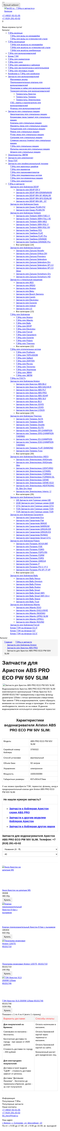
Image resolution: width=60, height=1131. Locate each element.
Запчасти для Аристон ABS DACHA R (33, 387)
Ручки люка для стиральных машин (27, 134)
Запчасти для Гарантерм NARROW (33, 526)
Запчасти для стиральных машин (24, 111)
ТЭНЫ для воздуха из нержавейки (26, 44)
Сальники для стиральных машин (26, 137)
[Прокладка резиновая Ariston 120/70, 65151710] (30, 950)
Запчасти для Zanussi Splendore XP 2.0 (34, 265)
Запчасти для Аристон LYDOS (30, 410)
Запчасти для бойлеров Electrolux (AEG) (29, 456)
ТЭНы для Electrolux (25, 329)
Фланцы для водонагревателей (25, 108)
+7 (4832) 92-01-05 (11, 15)
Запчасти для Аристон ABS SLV (31, 398)
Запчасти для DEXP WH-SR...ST (31, 201)
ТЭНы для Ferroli (24, 332)
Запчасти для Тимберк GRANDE (31, 239)
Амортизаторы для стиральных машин (28, 114)
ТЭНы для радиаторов (19, 59)
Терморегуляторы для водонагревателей (30, 91)
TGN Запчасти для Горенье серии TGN (34, 509)
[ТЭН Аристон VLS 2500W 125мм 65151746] (30, 987)
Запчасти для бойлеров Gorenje (25, 497)
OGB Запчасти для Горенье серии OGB (35, 503)
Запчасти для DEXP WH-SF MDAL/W (33, 195)
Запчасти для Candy (25, 297)
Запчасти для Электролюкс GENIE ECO (35, 483)
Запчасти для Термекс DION (29, 422)
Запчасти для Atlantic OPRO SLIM (32, 616)
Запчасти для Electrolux (27, 300)
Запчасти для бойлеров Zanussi (25, 247)
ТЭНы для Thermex (25, 343)
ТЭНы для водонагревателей (22, 53)
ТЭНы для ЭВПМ (24, 375)
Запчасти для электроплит (20, 158)
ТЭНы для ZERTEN (25, 361)
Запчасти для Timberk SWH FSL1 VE (33, 218)
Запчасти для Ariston (26, 288)
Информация (8, 1098)
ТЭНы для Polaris (24, 340)
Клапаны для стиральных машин (26, 123)
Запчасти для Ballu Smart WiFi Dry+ (33, 596)
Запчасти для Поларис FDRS (30, 558)
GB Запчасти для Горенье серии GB (33, 500)
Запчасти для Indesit (26, 306)
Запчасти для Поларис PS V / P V (32, 567)
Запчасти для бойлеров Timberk (25, 213)
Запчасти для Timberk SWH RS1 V (32, 224)
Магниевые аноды (19, 79)
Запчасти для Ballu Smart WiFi (30, 593)
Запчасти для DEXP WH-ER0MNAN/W (34, 192)
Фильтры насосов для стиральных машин (30, 149)
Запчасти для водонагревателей (23, 76)
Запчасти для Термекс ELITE (30, 427)
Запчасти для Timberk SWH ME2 (31, 221)
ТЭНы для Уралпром (26, 369)
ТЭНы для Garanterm (26, 335)
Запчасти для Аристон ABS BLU (31, 384)
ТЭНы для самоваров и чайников (24, 65)
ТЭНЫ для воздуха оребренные (25, 50)
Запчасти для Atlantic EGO (28, 607)
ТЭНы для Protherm (25, 352)
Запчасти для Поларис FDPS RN (31, 552)
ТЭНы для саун (15, 62)
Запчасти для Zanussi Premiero (31, 256)
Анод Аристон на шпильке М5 (16, 890)
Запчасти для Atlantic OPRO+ (30, 619)
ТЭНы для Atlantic (24, 320)
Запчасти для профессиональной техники (28, 163)
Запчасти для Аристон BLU (29, 401)
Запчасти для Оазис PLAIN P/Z (30, 207)
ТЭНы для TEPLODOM (27, 355)
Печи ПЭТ (13, 160)
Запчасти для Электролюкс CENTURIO (34, 468)
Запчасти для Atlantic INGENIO (30, 613)
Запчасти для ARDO (25, 285)
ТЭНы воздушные (16, 41)
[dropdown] (3, 2)
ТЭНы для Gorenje (25, 337)
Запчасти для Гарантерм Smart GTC (33, 538)
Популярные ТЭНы (11, 1101)
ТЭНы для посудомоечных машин (26, 178)
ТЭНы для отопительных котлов (25, 349)
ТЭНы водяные (15, 33)
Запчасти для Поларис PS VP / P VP (33, 570)
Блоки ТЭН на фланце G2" (23, 630)
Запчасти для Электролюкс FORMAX (33, 474)
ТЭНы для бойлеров (20, 314)
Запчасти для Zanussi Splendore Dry (33, 262)
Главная (8, 642)
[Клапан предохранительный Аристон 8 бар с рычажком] (30, 914)
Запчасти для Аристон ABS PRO (31, 393)
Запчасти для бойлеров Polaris (25, 541)
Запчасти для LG (24, 308)
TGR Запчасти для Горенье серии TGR (34, 512)
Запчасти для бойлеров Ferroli (24, 625)
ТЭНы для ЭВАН (24, 372)
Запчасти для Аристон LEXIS (30, 407)
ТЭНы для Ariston (24, 317)
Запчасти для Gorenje (26, 303)
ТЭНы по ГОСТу (18, 378)
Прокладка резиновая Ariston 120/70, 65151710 (24, 964)
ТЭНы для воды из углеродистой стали (28, 39)
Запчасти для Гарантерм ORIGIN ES (33, 532)
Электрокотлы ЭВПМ (18, 155)
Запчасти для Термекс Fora (29, 451)
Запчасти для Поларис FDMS (30, 549)
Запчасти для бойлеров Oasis (24, 204)
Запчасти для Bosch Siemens (30, 294)
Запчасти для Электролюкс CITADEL (33, 471)
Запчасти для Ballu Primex (28, 584)
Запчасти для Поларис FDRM (30, 555)
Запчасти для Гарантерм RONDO (32, 535)
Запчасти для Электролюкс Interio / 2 (33, 491)
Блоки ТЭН (13, 56)
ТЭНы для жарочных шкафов (24, 166)
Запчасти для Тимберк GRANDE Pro (33, 242)
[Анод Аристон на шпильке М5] (30, 877)
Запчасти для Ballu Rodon (28, 587)
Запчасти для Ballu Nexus (28, 578)
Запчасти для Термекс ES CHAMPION (34, 439)
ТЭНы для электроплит (21, 181)
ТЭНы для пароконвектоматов (24, 172)
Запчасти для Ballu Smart (28, 590)
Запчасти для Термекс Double (30, 424)
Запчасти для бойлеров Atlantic (25, 604)
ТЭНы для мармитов (20, 169)
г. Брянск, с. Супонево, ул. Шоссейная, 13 (22, 1123)
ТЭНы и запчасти (16, 184)
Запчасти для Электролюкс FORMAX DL (35, 477)
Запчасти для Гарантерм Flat (30, 520)
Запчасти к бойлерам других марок (32, 826)
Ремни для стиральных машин (24, 131)
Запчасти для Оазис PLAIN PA (30, 210)
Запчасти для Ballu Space (28, 599)
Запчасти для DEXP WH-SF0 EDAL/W (34, 198)
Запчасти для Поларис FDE (29, 546)
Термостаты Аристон (26, 94)
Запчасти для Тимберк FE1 (29, 230)
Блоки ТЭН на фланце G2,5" (24, 633)
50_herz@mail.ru (10, 1115)
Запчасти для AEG (25, 282)
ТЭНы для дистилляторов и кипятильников (28, 68)
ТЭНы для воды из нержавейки (25, 36)
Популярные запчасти (12, 1104)
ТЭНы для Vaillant (24, 358)
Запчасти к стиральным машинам (26, 279)
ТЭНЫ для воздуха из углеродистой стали (30, 47)
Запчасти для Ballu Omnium (29, 581)
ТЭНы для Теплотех (25, 366)
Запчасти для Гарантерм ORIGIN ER (33, 529)
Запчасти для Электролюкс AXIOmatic (34, 459)
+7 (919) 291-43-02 (11, 18)
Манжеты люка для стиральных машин (28, 126)
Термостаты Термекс (26, 97)
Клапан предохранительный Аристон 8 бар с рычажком (28, 927)
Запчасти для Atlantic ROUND (30, 622)
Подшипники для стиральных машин (27, 129)
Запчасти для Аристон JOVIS (30, 404)
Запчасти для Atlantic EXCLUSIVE (32, 610)
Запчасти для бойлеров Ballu (24, 575)
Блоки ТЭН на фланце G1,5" (24, 628)
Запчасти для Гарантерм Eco (30, 517)
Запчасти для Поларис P (28, 564)
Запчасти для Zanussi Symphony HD (33, 276)
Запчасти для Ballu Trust (27, 601)
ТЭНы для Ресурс (24, 364)
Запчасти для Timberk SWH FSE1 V (33, 216)
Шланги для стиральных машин (25, 152)
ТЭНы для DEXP (24, 326)
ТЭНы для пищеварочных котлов (26, 175)
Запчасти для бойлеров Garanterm (26, 514)
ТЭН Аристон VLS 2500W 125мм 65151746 (22, 1001)
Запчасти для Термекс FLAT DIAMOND (34, 448)
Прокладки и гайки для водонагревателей (30, 88)
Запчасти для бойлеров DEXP (24, 187)
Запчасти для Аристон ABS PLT (31, 390)
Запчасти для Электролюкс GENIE (32, 480)
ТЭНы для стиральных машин (24, 146)
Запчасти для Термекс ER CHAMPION (34, 430)
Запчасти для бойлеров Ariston (25, 381)
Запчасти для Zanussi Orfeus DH (31, 253)
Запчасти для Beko (25, 291)
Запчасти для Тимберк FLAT (29, 233)
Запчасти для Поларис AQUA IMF (32, 543)
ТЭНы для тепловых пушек (21, 70)
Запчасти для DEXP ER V (28, 189)
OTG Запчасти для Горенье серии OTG (35, 506)
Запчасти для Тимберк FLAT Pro (31, 236)
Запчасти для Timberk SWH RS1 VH (33, 227)
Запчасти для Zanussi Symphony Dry (33, 274)
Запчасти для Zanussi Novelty (30, 250)
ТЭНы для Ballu (23, 323)
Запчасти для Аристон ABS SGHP (32, 395)
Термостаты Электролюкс (28, 100)
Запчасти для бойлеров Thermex (26, 416)
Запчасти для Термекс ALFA (29, 419)
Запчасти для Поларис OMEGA (31, 561)
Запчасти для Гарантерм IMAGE (31, 523)
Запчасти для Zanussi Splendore (31, 259)
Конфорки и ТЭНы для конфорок (24, 73)
